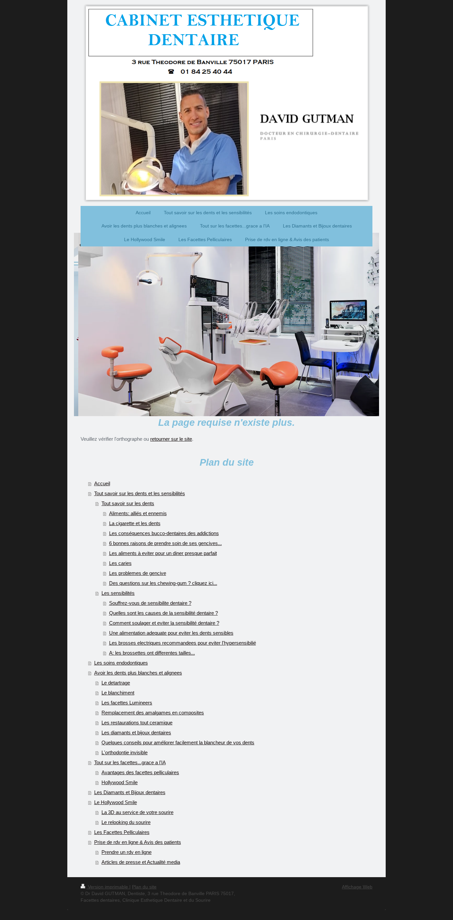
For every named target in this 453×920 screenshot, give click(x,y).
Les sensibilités (118, 593)
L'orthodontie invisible (124, 752)
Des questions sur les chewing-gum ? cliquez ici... (163, 583)
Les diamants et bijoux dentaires (136, 732)
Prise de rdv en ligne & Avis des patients (137, 842)
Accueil (102, 483)
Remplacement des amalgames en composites (152, 712)
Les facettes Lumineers (126, 702)
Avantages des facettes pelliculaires (140, 772)
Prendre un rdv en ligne (126, 852)
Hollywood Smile (119, 782)
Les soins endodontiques (121, 663)
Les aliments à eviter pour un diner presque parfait (163, 553)
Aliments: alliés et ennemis (138, 513)
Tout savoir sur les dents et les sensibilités (139, 493)
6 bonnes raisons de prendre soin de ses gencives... (165, 543)
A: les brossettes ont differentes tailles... (152, 653)
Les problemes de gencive (137, 573)
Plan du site (144, 886)
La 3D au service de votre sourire (137, 812)
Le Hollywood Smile (115, 802)
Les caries (120, 563)
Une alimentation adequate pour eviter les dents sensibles (171, 633)
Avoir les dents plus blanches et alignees (138, 673)
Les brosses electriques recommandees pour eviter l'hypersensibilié (182, 643)
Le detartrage (115, 683)
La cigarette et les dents (135, 523)
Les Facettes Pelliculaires (122, 832)
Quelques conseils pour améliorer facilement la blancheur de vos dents (177, 742)
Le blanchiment (117, 692)
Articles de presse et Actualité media (140, 862)
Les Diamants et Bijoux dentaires (129, 792)
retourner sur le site (171, 439)
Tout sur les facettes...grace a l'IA (130, 762)
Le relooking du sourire (126, 822)
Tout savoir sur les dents (127, 503)
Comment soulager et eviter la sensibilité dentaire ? (164, 623)
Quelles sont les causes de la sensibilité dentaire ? (163, 613)
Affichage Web (357, 886)
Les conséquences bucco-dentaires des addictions (164, 533)
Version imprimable (108, 886)
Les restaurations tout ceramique (136, 722)
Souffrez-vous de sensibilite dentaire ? (150, 603)
